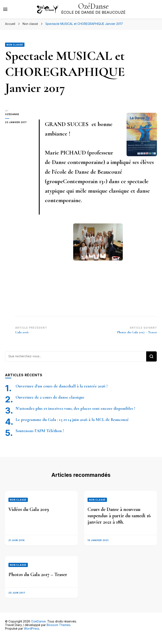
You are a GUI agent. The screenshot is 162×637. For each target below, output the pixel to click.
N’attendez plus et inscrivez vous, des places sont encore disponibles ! (75, 408)
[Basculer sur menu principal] (5, 9)
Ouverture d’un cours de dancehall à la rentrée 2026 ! (62, 386)
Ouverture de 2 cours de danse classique (50, 397)
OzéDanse (93, 6)
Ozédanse (12, 114)
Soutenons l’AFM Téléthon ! (40, 430)
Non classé (15, 44)
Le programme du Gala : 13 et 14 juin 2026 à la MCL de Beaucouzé (72, 419)
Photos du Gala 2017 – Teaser (37, 574)
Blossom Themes (58, 625)
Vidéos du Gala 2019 (28, 509)
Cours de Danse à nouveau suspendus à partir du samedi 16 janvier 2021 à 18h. (119, 515)
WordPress (31, 628)
